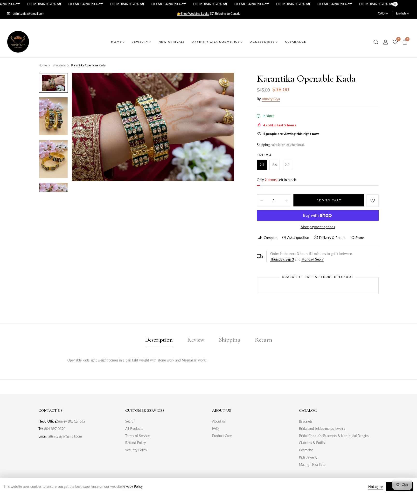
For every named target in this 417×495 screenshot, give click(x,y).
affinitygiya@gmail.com (28, 13)
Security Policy (136, 450)
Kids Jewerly (308, 457)
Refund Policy (135, 443)
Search (130, 421)
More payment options (318, 227)
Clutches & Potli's (312, 443)
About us (219, 421)
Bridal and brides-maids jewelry (322, 428)
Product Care (222, 436)
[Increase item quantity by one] (286, 200)
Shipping (263, 145)
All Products (134, 428)
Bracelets (306, 421)
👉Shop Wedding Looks (193, 13)
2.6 (274, 165)
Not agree (375, 487)
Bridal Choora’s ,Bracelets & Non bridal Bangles (334, 436)
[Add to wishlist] (373, 200)
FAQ (215, 428)
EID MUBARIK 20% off (44, 4)
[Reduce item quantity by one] (261, 200)
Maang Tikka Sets (312, 464)
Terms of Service (137, 436)
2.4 (262, 165)
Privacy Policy (132, 486)
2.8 (287, 165)
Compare (270, 238)
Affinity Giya (271, 99)
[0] (395, 42)
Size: (264, 155)
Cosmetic (306, 450)
